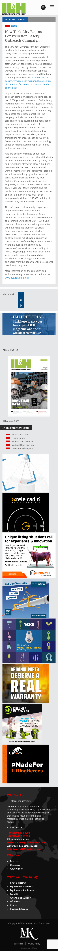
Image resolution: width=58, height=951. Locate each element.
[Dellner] (22, 742)
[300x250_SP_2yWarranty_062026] (25, 701)
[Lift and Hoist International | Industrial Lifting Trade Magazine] (14, 8)
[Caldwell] (29, 576)
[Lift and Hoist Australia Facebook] (21, 294)
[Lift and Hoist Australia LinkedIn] (21, 305)
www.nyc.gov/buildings (17, 277)
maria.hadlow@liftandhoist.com (26, 842)
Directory (15, 865)
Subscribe (18, 943)
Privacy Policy (34, 943)
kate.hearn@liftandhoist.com (24, 849)
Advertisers (16, 868)
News (14, 25)
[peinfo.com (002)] (25, 491)
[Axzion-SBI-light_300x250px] (25, 616)
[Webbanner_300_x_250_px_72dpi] (25, 531)
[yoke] (29, 662)
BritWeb (33, 948)
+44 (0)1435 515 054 (18, 836)
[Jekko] (25, 782)
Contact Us (16, 827)
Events (13, 861)
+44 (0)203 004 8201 (18, 832)
